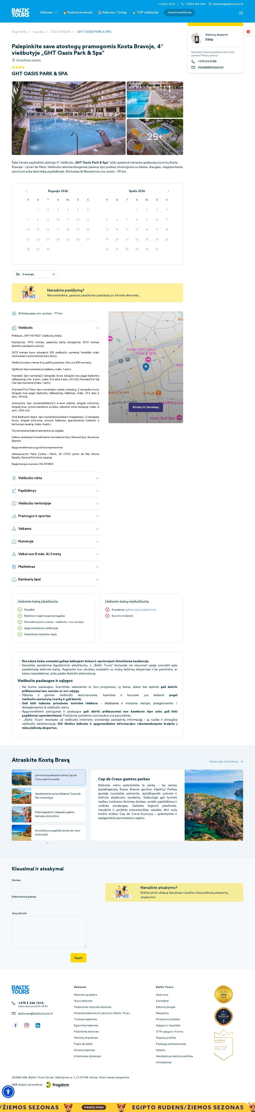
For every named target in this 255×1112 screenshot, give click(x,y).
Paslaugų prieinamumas (171, 1044)
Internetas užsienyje (87, 1056)
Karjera (160, 1050)
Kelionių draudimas (86, 1038)
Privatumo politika (168, 1019)
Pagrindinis (19, 32)
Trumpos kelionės (85, 1019)
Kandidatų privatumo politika (174, 1056)
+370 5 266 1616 (30, 1003)
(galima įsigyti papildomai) (140, 610)
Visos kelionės (83, 1001)
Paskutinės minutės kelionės (92, 1007)
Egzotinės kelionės (86, 1025)
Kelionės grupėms (85, 995)
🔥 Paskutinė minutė (77, 12)
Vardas (16, 880)
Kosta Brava (24, 60)
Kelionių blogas (165, 1007)
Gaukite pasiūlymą (179, 12)
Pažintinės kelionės (86, 1031)
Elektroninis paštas (24, 897)
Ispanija (38, 32)
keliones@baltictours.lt (35, 1014)
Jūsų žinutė (19, 913)
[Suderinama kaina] (248, 31)
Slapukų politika (166, 1038)
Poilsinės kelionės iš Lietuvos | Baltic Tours (102, 1013)
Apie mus (162, 995)
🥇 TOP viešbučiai (145, 12)
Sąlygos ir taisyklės (168, 1025)
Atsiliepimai (163, 1062)
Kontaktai (162, 1001)
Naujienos (162, 1013)
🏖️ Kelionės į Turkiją (112, 12)
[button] (8, 1091)
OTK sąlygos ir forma (169, 1031)
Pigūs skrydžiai (83, 1044)
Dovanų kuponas (84, 1050)
